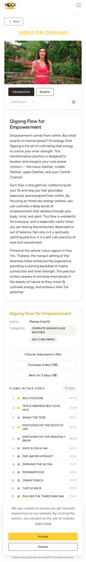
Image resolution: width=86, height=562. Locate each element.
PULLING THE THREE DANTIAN (43, 496)
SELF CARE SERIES (43, 339)
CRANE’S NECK (32, 480)
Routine (45, 92)
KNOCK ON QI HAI (35, 448)
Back (16, 21)
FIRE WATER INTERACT (38, 456)
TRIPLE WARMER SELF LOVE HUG (41, 407)
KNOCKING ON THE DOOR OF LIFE (42, 427)
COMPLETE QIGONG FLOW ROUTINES (48, 330)
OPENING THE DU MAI (37, 464)
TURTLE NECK (32, 488)
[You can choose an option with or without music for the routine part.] (74, 102)
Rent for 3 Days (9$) (43, 375)
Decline (43, 547)
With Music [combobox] (18, 102)
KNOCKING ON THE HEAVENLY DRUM (43, 438)
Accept (43, 536)
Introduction (21, 92)
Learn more (43, 523)
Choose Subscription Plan (43, 354)
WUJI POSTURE (32, 398)
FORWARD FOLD (33, 472)
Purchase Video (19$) (43, 365)
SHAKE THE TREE (34, 417)
